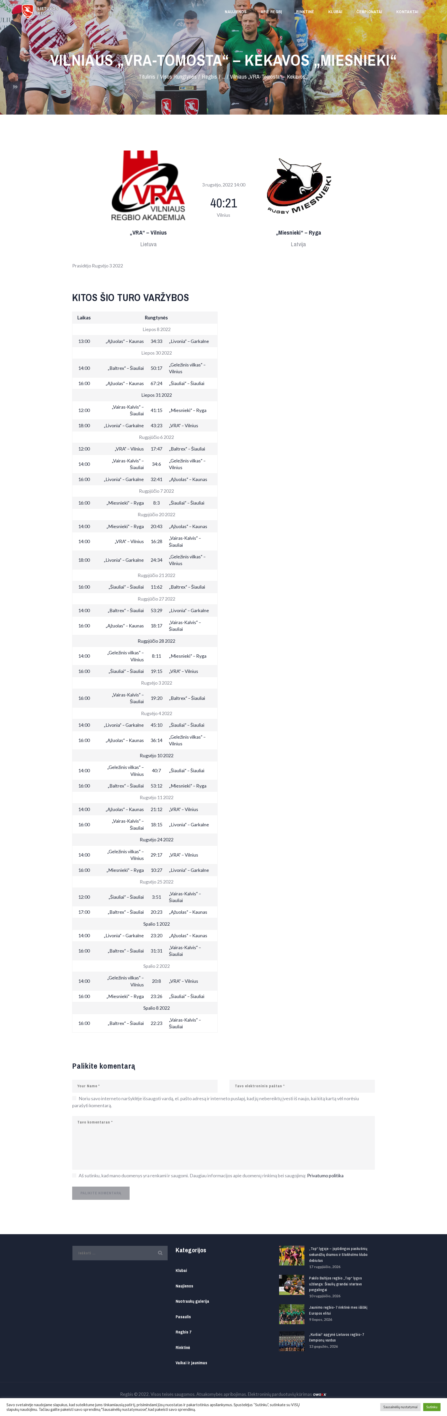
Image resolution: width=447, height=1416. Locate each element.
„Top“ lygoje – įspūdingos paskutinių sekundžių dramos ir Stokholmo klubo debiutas (338, 1254)
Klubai (181, 1270)
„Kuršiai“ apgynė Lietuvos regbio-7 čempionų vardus (336, 1337)
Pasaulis (183, 1317)
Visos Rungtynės (178, 76)
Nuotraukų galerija (192, 1301)
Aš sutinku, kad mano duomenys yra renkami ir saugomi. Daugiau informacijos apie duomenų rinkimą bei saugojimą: (211, 1175)
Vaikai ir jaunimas (191, 1363)
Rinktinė (183, 1347)
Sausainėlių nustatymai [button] (400, 1407)
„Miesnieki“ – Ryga (298, 233)
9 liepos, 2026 (320, 1319)
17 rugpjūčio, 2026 (324, 1266)
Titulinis (147, 77)
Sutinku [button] (431, 1407)
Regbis (209, 76)
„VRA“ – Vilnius (148, 233)
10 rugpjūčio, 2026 (324, 1296)
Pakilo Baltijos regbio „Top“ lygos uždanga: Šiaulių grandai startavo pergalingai (335, 1284)
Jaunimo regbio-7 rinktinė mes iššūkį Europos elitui (338, 1310)
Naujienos (184, 1286)
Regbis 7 (183, 1332)
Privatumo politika (325, 1175)
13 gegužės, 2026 (323, 1346)
